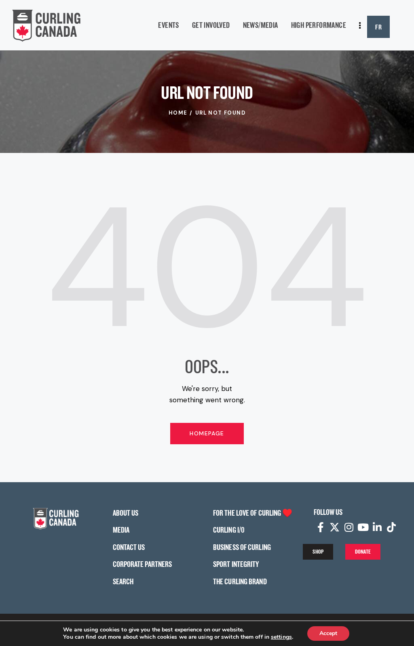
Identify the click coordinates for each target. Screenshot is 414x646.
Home (178, 112)
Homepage (207, 433)
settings (281, 637)
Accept (328, 633)
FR (378, 27)
